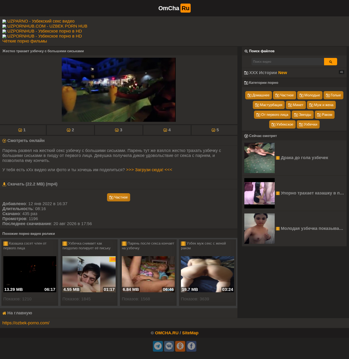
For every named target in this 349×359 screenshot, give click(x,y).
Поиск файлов (261, 51)
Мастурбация (270, 105)
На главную (19, 313)
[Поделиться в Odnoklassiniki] (180, 346)
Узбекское (284, 124)
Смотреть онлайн (25, 140)
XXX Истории (295, 72)
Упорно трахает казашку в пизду (313, 193)
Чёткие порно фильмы (24, 41)
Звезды (304, 115)
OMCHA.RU (167, 333)
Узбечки (310, 124)
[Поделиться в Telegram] (158, 346)
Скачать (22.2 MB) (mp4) (31, 184)
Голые (335, 95)
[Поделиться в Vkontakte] (169, 346)
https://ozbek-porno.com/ (25, 323)
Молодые (311, 95)
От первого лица (274, 115)
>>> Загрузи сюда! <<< (149, 169)
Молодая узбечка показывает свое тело (313, 228)
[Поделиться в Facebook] (191, 346)
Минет (297, 105)
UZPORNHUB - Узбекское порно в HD (44, 31)
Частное (120, 197)
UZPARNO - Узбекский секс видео (41, 21)
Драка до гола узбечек (304, 157)
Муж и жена (323, 105)
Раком (326, 115)
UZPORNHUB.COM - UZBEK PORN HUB (47, 26)
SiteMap (190, 333)
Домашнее (260, 95)
